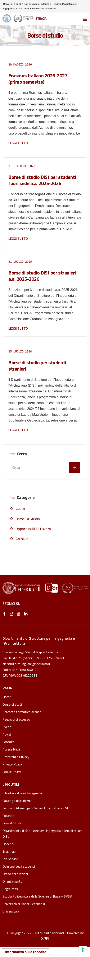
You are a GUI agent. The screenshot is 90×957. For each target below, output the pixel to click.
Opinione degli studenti (19, 866)
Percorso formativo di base (22, 711)
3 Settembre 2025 (21, 166)
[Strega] (25, 18)
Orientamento (12, 881)
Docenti (8, 843)
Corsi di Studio (13, 823)
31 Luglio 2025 (20, 261)
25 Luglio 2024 (20, 351)
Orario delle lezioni (15, 873)
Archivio (21, 539)
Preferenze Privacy (16, 756)
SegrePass (10, 888)
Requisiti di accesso (16, 719)
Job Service (10, 858)
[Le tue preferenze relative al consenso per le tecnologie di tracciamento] (83, 950)
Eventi (7, 726)
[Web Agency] (45, 938)
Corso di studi (12, 704)
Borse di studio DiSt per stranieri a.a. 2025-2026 (42, 276)
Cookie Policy (12, 771)
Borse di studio (27, 519)
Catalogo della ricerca (17, 800)
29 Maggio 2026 (20, 64)
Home (7, 696)
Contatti (8, 741)
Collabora (9, 815)
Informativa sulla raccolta (25, 952)
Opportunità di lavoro (33, 529)
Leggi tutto (18, 143)
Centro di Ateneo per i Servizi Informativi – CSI (35, 808)
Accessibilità (11, 749)
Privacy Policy (12, 764)
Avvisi (20, 509)
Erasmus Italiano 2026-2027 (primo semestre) (37, 78)
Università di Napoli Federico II (24, 903)
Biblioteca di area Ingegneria (22, 793)
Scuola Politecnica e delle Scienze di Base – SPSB (37, 896)
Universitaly (11, 911)
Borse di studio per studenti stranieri (37, 365)
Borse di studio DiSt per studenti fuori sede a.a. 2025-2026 (42, 180)
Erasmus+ (10, 851)
